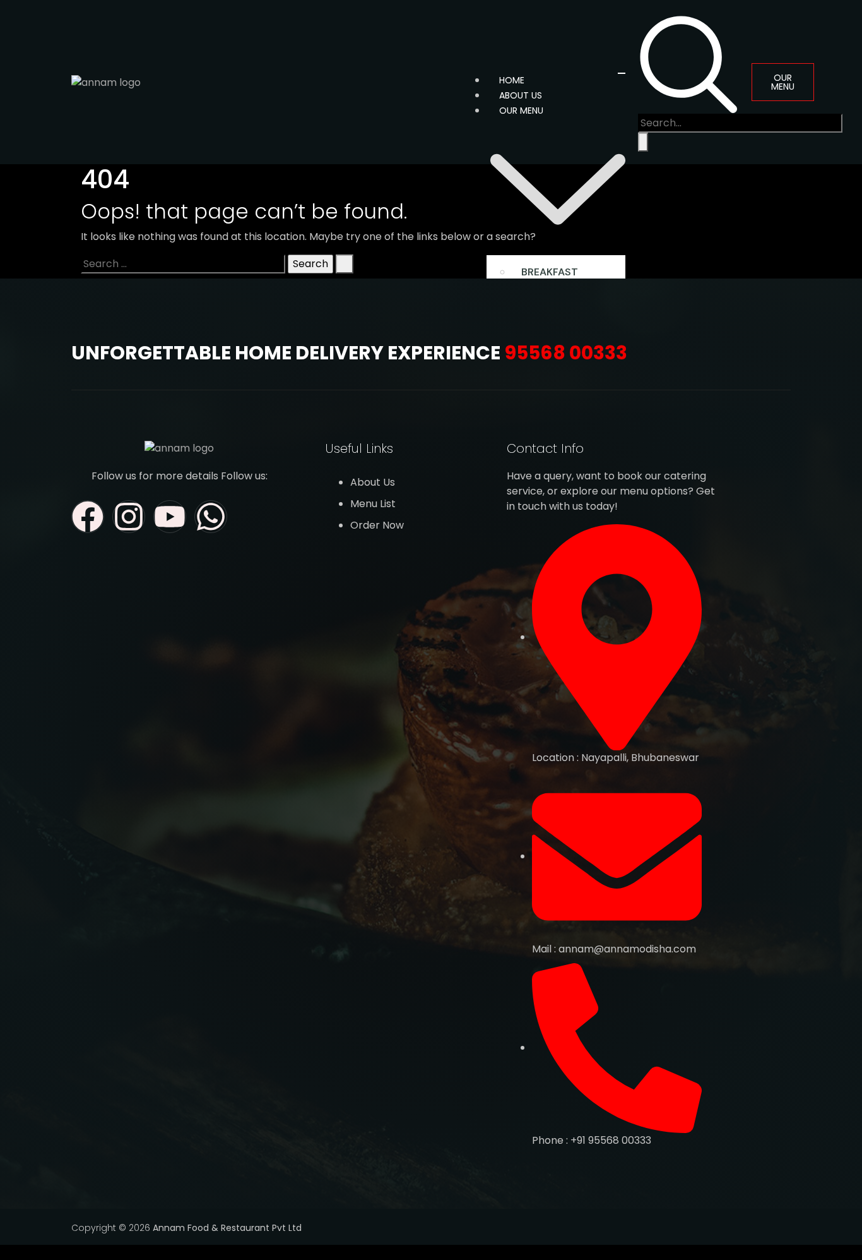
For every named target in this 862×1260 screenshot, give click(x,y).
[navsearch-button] (688, 63)
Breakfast (549, 272)
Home (511, 80)
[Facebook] (87, 516)
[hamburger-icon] (621, 73)
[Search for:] (183, 264)
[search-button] (643, 142)
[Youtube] (169, 516)
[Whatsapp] (210, 516)
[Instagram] (128, 516)
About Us (520, 95)
